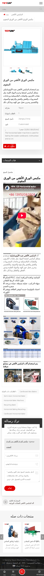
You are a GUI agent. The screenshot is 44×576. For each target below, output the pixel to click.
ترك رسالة (22, 572)
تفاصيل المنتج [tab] (8, 172)
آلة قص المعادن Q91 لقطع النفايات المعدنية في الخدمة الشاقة (32, 541)
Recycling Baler (10, 405)
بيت (7, 14)
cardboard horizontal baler (14, 414)
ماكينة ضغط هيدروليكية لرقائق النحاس (12, 541)
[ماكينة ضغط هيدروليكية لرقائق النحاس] (12, 531)
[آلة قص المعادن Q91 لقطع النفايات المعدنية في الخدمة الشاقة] (32, 531)
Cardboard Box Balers (28, 391)
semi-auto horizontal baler (14, 396)
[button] (42, 537)
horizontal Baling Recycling (14, 409)
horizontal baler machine (14, 400)
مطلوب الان (11, 146)
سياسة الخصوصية (33, 563)
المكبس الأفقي (17, 14)
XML (23, 563)
